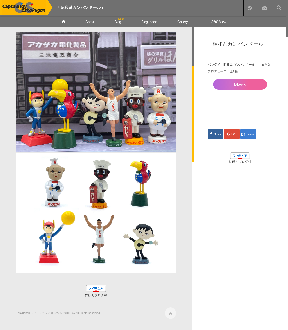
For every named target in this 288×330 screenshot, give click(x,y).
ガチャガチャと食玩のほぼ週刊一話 (53, 313)
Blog (118, 22)
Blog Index (149, 22)
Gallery (183, 22)
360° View (219, 22)
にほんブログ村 (96, 295)
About (90, 22)
